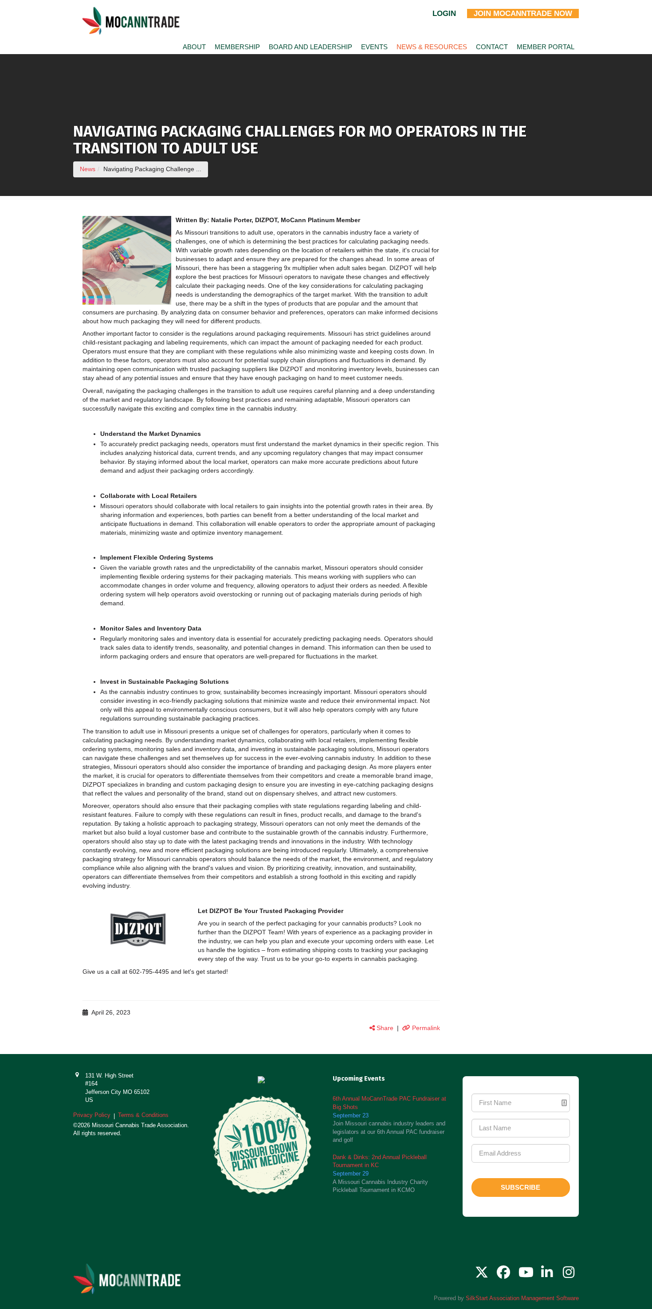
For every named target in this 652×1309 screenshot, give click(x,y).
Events (374, 47)
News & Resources (432, 47)
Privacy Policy (91, 1115)
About (194, 47)
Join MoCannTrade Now (523, 13)
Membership (237, 47)
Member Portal (545, 47)
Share (384, 1027)
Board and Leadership (310, 47)
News (87, 168)
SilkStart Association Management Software (522, 1298)
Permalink (425, 1027)
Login (444, 13)
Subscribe (520, 1187)
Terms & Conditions (143, 1115)
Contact (492, 47)
